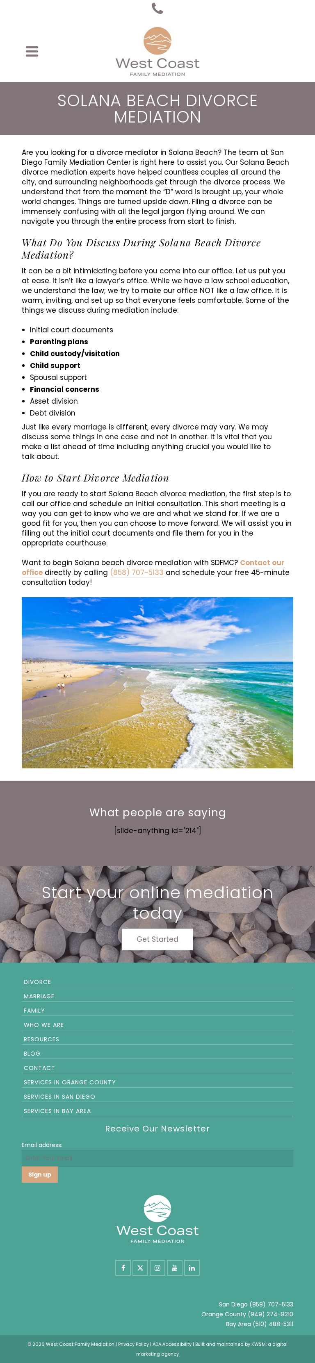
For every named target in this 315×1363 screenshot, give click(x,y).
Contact (39, 1068)
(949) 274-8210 (270, 1314)
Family (34, 1010)
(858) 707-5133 (137, 572)
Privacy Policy (133, 1344)
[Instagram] (157, 1268)
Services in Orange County (70, 1082)
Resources (41, 1039)
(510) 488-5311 (273, 1324)
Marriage (39, 996)
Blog (32, 1054)
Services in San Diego (60, 1097)
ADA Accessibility (172, 1344)
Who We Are (44, 1025)
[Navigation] (32, 51)
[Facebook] (123, 1268)
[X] (140, 1268)
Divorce (37, 982)
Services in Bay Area (57, 1111)
